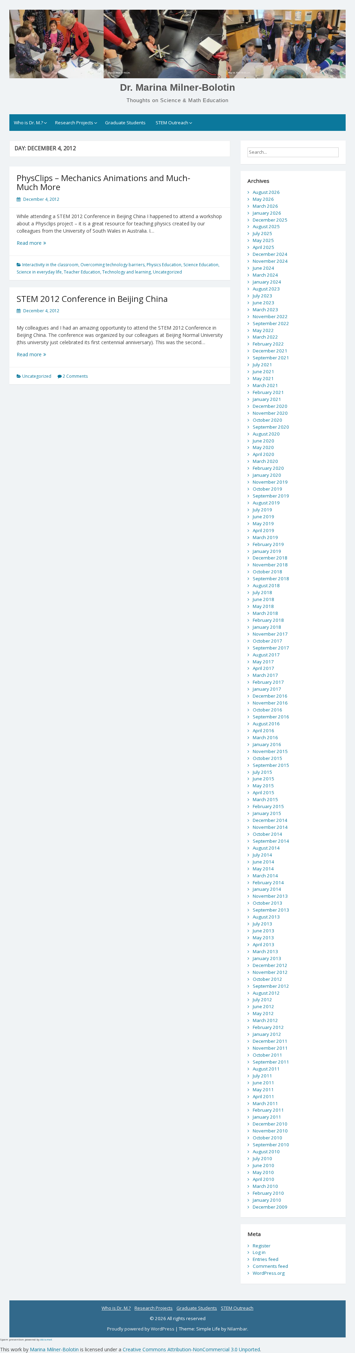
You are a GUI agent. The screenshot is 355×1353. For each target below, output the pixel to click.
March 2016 (265, 737)
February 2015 (268, 806)
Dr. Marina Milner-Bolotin (177, 87)
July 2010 (262, 1158)
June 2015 (263, 779)
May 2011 (263, 1089)
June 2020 (263, 441)
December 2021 (270, 351)
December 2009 (270, 1207)
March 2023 (265, 309)
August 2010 (266, 1151)
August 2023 (266, 289)
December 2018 (270, 558)
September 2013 (271, 910)
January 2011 (267, 1117)
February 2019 (268, 544)
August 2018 (266, 585)
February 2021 (268, 392)
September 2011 (271, 1062)
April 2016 (263, 730)
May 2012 (263, 1013)
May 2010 (263, 1172)
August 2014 (266, 848)
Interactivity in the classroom (50, 265)
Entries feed (265, 1259)
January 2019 (267, 551)
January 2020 (267, 475)
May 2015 (263, 785)
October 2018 (267, 571)
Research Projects (74, 122)
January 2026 (267, 213)
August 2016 (266, 723)
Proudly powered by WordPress (141, 1329)
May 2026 (263, 199)
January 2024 (267, 282)
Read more (42, 243)
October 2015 (267, 758)
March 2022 (265, 337)
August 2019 (266, 503)
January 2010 (267, 1200)
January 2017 (267, 689)
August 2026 (266, 192)
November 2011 (270, 1048)
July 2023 (262, 296)
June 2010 (263, 1165)
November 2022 (270, 316)
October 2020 (267, 420)
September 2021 (271, 358)
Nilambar (237, 1329)
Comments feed (270, 1266)
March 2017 (265, 675)
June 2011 (263, 1082)
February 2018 (268, 620)
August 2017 (266, 655)
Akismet (46, 1339)
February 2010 (268, 1193)
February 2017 (268, 682)
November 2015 (270, 751)
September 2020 (271, 427)
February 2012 (268, 1027)
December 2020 (270, 406)
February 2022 (268, 344)
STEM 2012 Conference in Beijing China (92, 298)
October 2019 (267, 489)
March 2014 (265, 875)
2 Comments (75, 376)
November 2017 (270, 634)
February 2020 (268, 468)
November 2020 (270, 413)
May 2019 (263, 523)
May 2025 (263, 240)
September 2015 (271, 765)
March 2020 (265, 461)
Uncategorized (167, 272)
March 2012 (265, 1020)
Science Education (200, 265)
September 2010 (271, 1144)
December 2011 (270, 1041)
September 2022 (271, 323)
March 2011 (265, 1103)
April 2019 (263, 530)
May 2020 (263, 447)
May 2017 (263, 661)
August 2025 (266, 226)
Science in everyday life (39, 272)
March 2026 (265, 206)
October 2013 (267, 903)
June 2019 (263, 516)
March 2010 (265, 1186)
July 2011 (262, 1076)
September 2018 (271, 578)
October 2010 (267, 1138)
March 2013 (265, 951)
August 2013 (266, 917)
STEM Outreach (172, 122)
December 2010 (270, 1124)
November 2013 (270, 896)
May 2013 (263, 937)
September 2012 (271, 986)
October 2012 (267, 979)
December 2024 (270, 254)
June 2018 (263, 599)
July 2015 (262, 772)
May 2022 (263, 330)
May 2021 (263, 378)
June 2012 (263, 1006)
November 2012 (270, 972)
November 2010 (270, 1131)
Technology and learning (126, 272)
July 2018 (262, 592)
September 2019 (271, 496)
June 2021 (263, 371)
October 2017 (267, 641)
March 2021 (265, 385)
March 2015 (265, 799)
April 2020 (263, 454)
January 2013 (267, 958)
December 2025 (270, 220)
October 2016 (267, 710)
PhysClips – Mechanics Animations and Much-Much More (103, 182)
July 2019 (262, 510)
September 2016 (271, 717)
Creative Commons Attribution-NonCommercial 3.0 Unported (191, 1349)
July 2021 (262, 364)
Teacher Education (82, 272)
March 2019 (265, 537)
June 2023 (263, 302)
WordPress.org (269, 1273)
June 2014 (263, 862)
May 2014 (263, 869)
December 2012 (270, 965)
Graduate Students (125, 122)
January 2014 (267, 889)
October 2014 (267, 834)
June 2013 (263, 931)
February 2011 (268, 1110)
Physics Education (164, 265)
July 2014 (262, 855)
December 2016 (270, 696)
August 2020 (266, 434)
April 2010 (263, 1179)
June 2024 (263, 268)
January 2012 (267, 1034)
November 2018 (270, 565)
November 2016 (270, 703)
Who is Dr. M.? (28, 122)
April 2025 (263, 247)
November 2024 (270, 261)
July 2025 (262, 233)
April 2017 (263, 668)
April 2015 (263, 792)
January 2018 (267, 627)
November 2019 (270, 482)
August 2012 (266, 993)
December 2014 (270, 820)
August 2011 (266, 1069)
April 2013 (263, 944)
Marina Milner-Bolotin (54, 1349)
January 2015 (267, 813)
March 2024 (265, 275)
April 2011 (263, 1096)
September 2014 (271, 841)
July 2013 (262, 924)
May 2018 (263, 606)
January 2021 (267, 399)
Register (261, 1246)
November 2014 (270, 827)
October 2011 (267, 1055)
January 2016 (267, 744)
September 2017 (271, 648)
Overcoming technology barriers (112, 265)
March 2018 (265, 613)
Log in (259, 1252)
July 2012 (262, 999)
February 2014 (268, 882)
